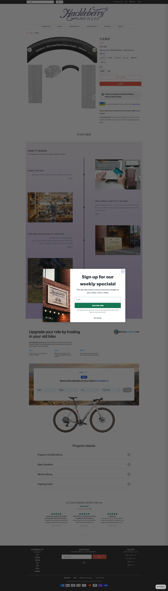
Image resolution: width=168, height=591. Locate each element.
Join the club (98, 305)
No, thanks (98, 318)
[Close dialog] (123, 271)
